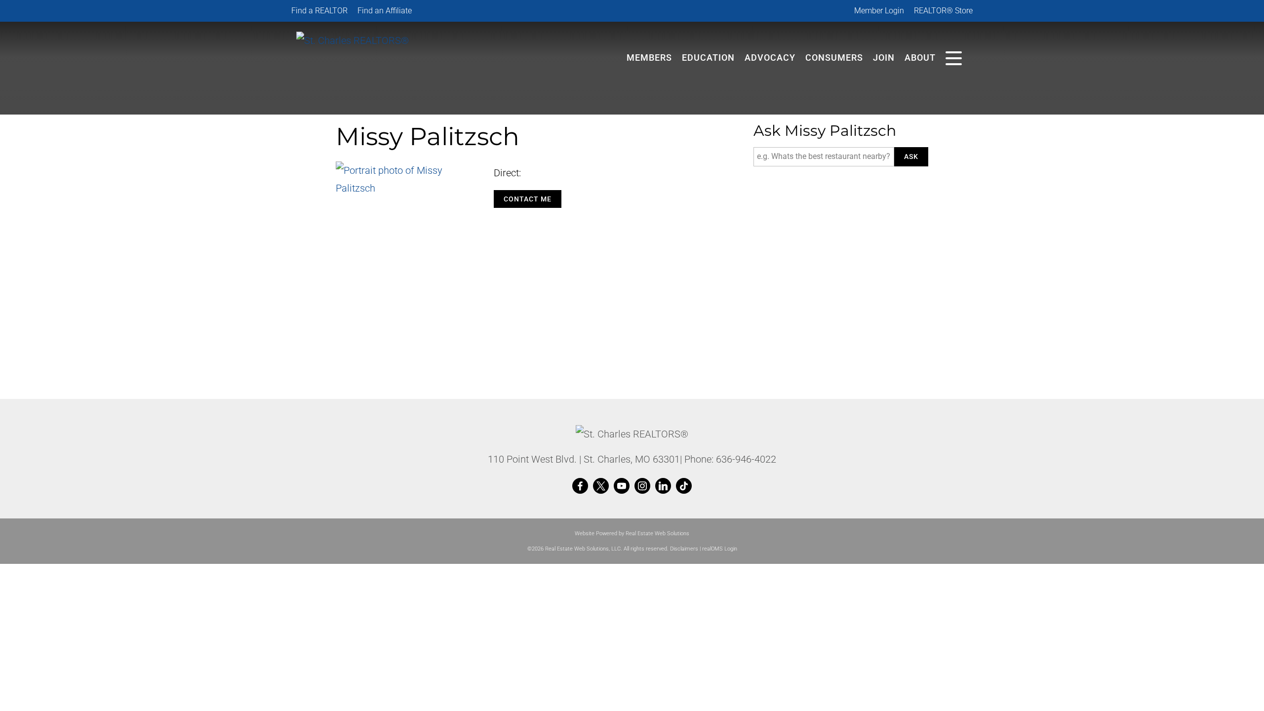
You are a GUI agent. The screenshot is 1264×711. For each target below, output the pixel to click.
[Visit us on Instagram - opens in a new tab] (642, 486)
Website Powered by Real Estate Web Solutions (632, 533)
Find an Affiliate (384, 10)
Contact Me (528, 199)
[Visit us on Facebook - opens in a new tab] (580, 486)
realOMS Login (719, 549)
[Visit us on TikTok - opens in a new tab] (683, 486)
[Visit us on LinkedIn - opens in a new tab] (663, 486)
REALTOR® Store (943, 10)
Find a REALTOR (319, 10)
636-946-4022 (746, 459)
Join (884, 57)
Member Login (879, 10)
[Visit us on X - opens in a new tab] (600, 486)
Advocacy (770, 57)
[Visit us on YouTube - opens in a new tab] (621, 486)
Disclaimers (684, 549)
